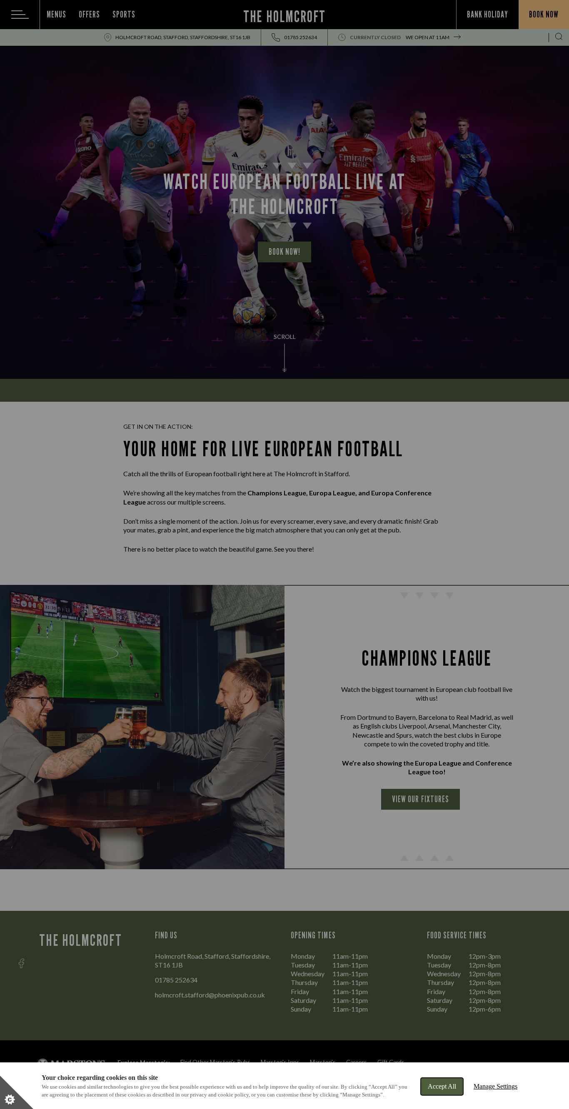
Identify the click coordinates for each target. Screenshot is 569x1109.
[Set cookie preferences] (16, 1092)
